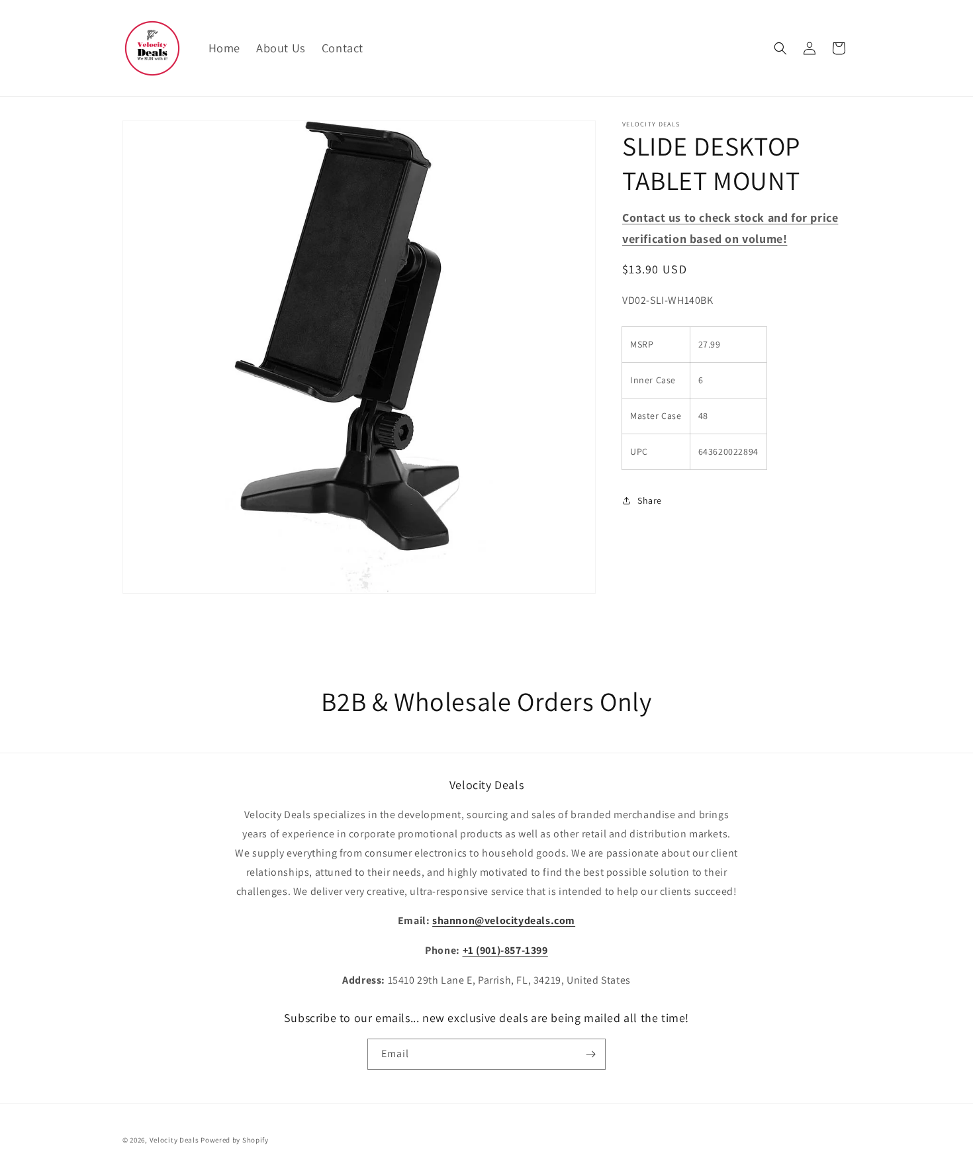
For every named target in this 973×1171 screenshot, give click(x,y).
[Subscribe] (590, 1054)
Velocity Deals (174, 1140)
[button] (780, 48)
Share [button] (649, 500)
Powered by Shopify (235, 1140)
